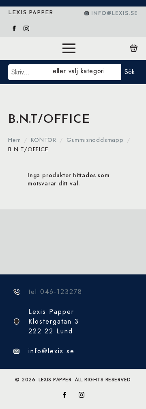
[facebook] (14, 28)
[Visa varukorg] (134, 48)
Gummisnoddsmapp (95, 139)
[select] (85, 72)
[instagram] (26, 28)
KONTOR (43, 139)
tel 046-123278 (55, 291)
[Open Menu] (68, 48)
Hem (14, 139)
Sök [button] (130, 71)
